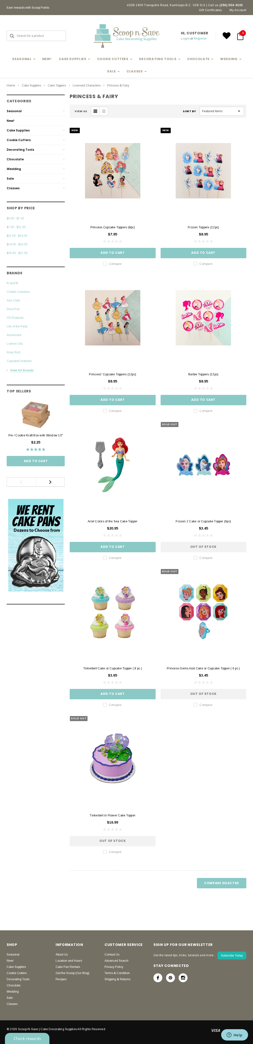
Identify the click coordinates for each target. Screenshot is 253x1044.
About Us (62, 954)
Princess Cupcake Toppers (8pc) (112, 227)
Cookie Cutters (19, 140)
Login (185, 38)
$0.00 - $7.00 (15, 218)
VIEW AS (81, 111)
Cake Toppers (57, 85)
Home (11, 85)
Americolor (14, 335)
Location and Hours (69, 960)
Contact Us (112, 954)
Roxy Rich (14, 352)
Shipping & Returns (117, 979)
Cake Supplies (31, 85)
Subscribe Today (232, 955)
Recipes (61, 979)
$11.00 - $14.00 (17, 235)
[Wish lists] (227, 36)
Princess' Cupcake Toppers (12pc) (112, 374)
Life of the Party (17, 326)
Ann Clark (13, 300)
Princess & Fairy (118, 85)
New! (47, 59)
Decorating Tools (20, 150)
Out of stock (203, 547)
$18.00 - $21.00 (17, 253)
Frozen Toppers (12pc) (203, 227)
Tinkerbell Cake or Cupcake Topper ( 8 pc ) (112, 668)
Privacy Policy (114, 967)
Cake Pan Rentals (68, 967)
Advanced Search (116, 960)
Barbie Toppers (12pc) (203, 374)
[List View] (104, 111)
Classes (13, 188)
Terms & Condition (117, 973)
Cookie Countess (18, 292)
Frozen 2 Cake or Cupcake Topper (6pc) (203, 521)
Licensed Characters (87, 85)
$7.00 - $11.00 (16, 227)
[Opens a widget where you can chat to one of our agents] (234, 1035)
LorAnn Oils (15, 343)
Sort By (189, 111)
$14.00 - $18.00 (17, 244)
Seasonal (14, 111)
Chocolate (15, 159)
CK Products (15, 318)
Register (200, 38)
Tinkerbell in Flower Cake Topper (112, 815)
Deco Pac (13, 309)
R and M (12, 283)
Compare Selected (221, 883)
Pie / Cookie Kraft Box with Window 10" (35, 435)
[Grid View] (95, 111)
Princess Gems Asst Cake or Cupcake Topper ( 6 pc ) (203, 668)
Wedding (14, 169)
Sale (10, 178)
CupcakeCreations (19, 361)
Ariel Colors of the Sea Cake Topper (112, 521)
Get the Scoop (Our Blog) (72, 973)
